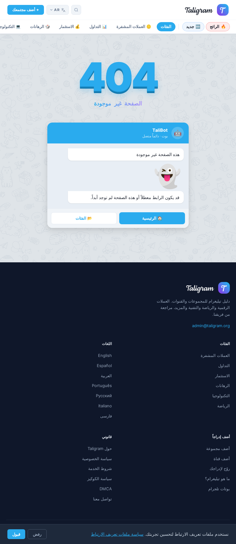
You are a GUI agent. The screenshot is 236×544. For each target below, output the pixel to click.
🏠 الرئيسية (152, 218)
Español (104, 365)
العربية (106, 375)
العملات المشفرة (215, 355)
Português (102, 385)
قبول (16, 534)
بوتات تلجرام (219, 488)
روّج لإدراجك (220, 468)
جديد (193, 26)
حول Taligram (100, 448)
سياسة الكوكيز (99, 478)
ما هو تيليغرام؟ (217, 478)
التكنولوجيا (221, 395)
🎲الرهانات (40, 26)
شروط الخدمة (100, 468)
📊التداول (98, 26)
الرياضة (223, 405)
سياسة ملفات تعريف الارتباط (117, 534)
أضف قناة (222, 458)
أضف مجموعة (218, 448)
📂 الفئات (84, 218)
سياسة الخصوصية (97, 458)
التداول (224, 365)
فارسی (106, 415)
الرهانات (223, 385)
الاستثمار (222, 375)
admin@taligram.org (211, 325)
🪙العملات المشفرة (133, 26)
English (105, 355)
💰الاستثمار (69, 26)
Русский (104, 395)
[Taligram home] (207, 10)
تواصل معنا (102, 498)
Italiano (105, 405)
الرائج (218, 26)
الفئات (166, 26)
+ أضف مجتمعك (25, 9)
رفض (37, 534)
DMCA (106, 488)
